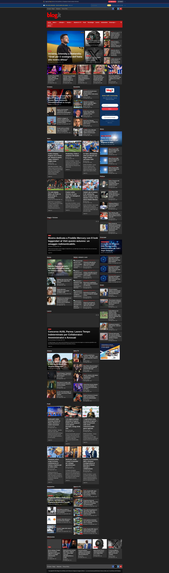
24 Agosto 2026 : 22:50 (113, 233)
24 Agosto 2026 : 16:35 (88, 431)
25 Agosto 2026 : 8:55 (87, 362)
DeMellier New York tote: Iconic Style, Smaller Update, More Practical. (64, 281)
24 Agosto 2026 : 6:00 (116, 263)
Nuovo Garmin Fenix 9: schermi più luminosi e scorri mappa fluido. (94, 42)
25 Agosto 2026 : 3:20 (92, 524)
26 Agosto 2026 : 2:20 (52, 558)
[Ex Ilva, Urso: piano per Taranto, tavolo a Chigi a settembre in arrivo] (78, 113)
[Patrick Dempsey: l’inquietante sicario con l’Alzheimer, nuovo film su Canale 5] (51, 375)
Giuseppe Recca (112, 186)
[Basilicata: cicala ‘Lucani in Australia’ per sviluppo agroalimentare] (73, 451)
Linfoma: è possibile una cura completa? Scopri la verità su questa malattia (90, 274)
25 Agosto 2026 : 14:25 (113, 320)
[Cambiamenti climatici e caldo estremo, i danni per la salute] (104, 326)
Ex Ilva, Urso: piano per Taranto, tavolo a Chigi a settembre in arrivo (89, 113)
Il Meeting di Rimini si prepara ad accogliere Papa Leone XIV (114, 205)
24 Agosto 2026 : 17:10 (88, 202)
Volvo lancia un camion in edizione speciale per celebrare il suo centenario (64, 511)
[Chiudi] (125, 1)
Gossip (112, 31)
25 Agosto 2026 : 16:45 (57, 504)
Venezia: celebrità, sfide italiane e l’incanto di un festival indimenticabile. (90, 377)
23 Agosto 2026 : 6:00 (116, 272)
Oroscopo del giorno (112, 265)
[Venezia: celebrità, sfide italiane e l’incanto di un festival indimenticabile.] (78, 377)
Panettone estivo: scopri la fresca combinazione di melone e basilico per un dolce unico (55, 463)
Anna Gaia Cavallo (67, 81)
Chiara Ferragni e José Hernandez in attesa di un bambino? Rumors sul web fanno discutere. (116, 35)
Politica (110, 179)
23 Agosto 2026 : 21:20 (59, 368)
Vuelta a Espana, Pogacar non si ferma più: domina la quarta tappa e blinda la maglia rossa (55, 157)
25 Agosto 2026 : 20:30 (57, 246)
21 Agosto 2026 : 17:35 (66, 531)
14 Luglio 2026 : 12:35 (87, 400)
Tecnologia (91, 22)
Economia (85, 89)
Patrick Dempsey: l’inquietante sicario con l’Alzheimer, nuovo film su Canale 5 (64, 375)
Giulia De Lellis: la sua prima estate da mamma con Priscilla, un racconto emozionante (115, 44)
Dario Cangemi (51, 368)
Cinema (58, 371)
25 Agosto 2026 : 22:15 (53, 82)
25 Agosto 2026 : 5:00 (58, 199)
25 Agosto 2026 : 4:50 (113, 219)
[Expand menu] (56, 22)
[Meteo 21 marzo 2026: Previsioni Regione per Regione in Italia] (104, 151)
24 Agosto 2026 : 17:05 (66, 522)
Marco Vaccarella (87, 106)
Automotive (104, 22)
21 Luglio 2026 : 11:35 (87, 391)
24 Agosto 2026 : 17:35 (88, 135)
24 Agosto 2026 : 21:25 (93, 533)
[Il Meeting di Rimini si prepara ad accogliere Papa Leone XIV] (104, 205)
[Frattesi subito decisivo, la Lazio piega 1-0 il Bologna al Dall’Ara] (73, 184)
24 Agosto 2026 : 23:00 (70, 200)
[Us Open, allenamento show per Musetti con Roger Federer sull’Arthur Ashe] (90, 146)
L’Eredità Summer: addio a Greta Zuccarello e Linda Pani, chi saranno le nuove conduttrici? (115, 61)
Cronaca (58, 108)
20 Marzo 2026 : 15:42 (113, 154)
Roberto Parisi (69, 157)
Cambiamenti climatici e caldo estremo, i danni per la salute (115, 326)
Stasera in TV (77, 22)
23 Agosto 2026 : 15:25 (61, 378)
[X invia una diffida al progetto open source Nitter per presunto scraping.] (115, 544)
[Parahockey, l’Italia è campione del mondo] (73, 146)
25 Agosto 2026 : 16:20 (83, 82)
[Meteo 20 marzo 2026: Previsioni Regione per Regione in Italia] (104, 160)
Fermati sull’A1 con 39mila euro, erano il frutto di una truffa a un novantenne (63, 130)
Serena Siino (60, 293)
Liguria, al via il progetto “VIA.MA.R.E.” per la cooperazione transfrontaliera (64, 111)
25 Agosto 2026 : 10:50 (88, 162)
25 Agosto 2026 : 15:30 (70, 431)
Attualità (49, 93)
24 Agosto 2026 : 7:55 (87, 308)
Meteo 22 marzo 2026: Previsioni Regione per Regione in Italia (109, 140)
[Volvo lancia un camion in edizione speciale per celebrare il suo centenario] (51, 511)
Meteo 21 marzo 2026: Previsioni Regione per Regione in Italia (114, 150)
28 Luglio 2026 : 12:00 (87, 380)
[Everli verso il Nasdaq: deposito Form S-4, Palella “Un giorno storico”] (78, 123)
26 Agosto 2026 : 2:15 (57, 104)
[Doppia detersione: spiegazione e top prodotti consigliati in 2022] (51, 291)
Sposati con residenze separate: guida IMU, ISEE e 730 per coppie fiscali (89, 103)
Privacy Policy (65, 8)
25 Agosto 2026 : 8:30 (113, 340)
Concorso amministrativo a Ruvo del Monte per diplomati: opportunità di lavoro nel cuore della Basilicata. (73, 334)
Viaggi (49, 238)
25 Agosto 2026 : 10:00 (67, 293)
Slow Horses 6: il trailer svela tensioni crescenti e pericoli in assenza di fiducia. (64, 384)
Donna (69, 22)
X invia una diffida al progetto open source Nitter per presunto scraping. (93, 59)
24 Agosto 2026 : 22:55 (66, 513)
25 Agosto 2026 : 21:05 (93, 496)
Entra (110, 109)
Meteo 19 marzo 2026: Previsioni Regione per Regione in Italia (114, 169)
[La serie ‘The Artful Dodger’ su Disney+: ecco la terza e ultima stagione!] (51, 394)
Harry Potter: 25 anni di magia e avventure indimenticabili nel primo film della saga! (90, 367)
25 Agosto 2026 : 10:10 (113, 82)
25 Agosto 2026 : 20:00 (61, 285)
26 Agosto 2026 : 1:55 (113, 557)
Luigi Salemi (111, 295)
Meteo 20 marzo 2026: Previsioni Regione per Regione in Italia (114, 160)
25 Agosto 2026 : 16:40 (113, 199)
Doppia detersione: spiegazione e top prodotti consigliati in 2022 (63, 291)
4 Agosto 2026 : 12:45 (87, 371)
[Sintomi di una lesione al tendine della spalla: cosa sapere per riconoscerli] (78, 304)
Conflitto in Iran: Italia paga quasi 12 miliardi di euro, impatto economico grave (89, 131)
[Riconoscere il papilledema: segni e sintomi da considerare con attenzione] (78, 284)
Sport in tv (85, 489)
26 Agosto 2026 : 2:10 (113, 296)
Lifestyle (61, 22)
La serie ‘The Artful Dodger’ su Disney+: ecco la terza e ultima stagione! (64, 393)
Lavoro (97, 22)
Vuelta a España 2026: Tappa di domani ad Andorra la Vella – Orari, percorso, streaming (90, 530)
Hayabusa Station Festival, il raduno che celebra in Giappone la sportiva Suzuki (59, 500)
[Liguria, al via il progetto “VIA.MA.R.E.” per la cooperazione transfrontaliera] (51, 111)
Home (49, 22)
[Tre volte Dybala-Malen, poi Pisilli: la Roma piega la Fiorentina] (55, 184)
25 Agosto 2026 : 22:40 (53, 164)
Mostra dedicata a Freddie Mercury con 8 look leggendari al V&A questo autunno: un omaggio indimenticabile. (54, 553)
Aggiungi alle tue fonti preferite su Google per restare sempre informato (62, 1)
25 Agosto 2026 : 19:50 (66, 132)
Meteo (49, 25)
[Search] (121, 22)
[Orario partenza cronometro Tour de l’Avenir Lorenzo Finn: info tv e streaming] (78, 521)
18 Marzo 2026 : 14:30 (113, 173)
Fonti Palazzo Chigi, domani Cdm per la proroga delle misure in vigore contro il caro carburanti (114, 194)
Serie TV (84, 353)
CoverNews (111, 570)
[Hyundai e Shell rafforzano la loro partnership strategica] (51, 520)
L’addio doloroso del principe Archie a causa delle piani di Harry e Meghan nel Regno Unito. (115, 53)
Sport (49, 150)
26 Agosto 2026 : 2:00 (97, 45)
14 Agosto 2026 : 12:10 (61, 397)
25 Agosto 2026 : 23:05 (88, 98)
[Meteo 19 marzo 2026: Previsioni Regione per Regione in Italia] (104, 169)
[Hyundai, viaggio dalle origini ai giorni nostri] (51, 529)
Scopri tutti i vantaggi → (109, 120)
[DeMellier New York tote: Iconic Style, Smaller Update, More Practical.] (51, 282)
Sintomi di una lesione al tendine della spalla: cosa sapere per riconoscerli (89, 304)
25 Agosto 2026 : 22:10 (53, 427)
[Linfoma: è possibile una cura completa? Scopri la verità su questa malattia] (78, 274)
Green (110, 147)
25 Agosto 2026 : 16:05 (98, 82)
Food (84, 22)
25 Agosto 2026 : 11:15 (88, 116)
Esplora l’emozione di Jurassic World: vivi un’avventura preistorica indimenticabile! (90, 397)
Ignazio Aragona (89, 45)
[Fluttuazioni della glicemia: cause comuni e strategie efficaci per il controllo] (78, 264)
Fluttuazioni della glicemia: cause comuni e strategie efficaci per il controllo (89, 264)
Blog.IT (103, 252)
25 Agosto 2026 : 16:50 (70, 158)
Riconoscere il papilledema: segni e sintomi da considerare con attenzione (90, 284)
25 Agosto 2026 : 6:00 (109, 252)
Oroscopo (112, 22)
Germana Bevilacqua (61, 303)
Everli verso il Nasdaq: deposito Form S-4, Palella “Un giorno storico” (90, 122)
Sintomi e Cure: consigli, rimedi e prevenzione (89, 260)
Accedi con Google (110, 117)
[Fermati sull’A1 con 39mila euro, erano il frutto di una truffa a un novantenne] (51, 130)
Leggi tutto (50, 176)
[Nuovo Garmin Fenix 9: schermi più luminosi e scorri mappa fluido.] (100, 544)
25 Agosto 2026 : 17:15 (88, 107)
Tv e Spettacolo (51, 72)
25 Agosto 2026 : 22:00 (68, 82)
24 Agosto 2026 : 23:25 (88, 126)
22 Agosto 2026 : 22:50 (88, 471)
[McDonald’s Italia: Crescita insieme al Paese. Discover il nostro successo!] (55, 411)
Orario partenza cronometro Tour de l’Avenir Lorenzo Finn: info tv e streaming (90, 521)
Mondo (49, 45)
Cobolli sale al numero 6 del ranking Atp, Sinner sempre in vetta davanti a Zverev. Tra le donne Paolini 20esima (90, 195)
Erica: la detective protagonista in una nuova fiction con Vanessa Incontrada (60, 364)
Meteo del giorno (114, 147)
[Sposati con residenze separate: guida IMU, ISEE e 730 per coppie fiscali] (78, 104)
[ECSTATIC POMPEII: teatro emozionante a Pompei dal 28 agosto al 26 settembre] (84, 69)
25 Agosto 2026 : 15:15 (93, 506)
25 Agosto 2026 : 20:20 (113, 307)
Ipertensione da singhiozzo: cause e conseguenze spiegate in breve (90, 294)
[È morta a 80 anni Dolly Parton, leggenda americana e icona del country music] (54, 69)
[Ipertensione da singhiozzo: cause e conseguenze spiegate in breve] (78, 294)
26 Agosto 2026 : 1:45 (60, 274)
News (54, 22)
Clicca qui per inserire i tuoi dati (117, 5)
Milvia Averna (51, 81)
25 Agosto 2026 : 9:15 (92, 515)
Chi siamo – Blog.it (51, 8)
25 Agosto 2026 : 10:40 (113, 209)
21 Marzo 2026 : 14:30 (110, 144)
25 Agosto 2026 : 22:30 (113, 187)
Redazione (58, 8)
